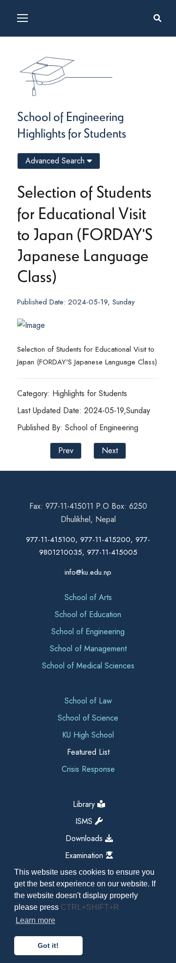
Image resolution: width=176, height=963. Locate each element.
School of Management (88, 648)
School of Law (88, 700)
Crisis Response (88, 769)
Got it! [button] (48, 945)
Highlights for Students (71, 132)
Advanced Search (56, 160)
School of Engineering (70, 116)
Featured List (88, 752)
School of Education (88, 614)
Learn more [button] (35, 920)
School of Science (88, 717)
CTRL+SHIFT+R (90, 907)
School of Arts (88, 597)
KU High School (88, 735)
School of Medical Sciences (88, 665)
